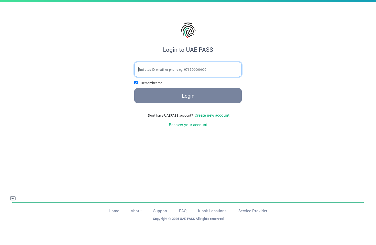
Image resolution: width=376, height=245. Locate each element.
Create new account (211, 115)
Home (114, 210)
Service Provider (253, 210)
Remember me (151, 82)
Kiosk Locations (212, 210)
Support (160, 210)
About (136, 210)
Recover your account (188, 124)
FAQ (182, 210)
